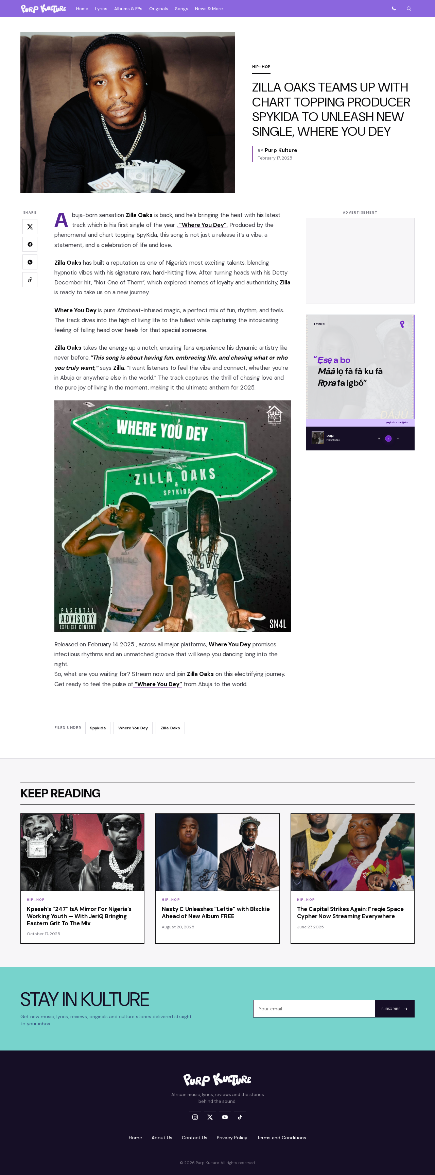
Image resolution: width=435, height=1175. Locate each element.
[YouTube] (225, 1117)
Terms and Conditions (281, 1138)
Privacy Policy (232, 1138)
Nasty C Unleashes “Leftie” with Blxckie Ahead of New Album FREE (215, 913)
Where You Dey (133, 728)
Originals (158, 9)
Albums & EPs (128, 9)
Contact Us (194, 1138)
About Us (162, 1138)
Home (82, 9)
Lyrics (101, 9)
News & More (209, 9)
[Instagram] (195, 1117)
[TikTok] (240, 1117)
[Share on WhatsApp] (29, 262)
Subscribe (391, 1009)
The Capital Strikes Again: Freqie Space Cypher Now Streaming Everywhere (350, 913)
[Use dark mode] (394, 8)
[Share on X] (29, 226)
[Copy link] (29, 279)
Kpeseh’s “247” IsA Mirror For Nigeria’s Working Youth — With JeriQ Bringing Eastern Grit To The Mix (79, 916)
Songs (181, 9)
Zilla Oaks (170, 728)
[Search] (409, 8)
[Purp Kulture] (43, 8)
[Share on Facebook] (29, 244)
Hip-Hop (261, 66)
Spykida (98, 728)
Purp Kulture (281, 150)
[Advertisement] (360, 260)
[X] (210, 1117)
